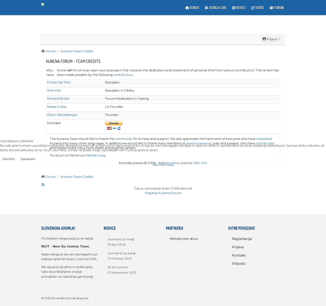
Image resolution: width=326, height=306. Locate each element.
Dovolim (8, 159)
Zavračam (28, 159)
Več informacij (163, 165)
